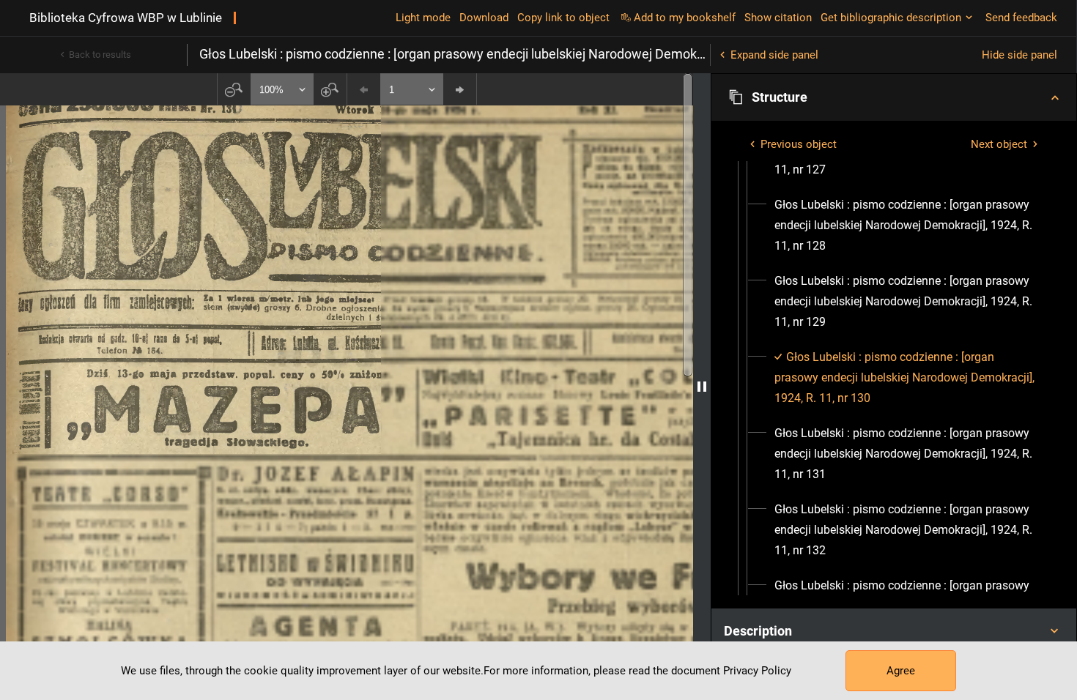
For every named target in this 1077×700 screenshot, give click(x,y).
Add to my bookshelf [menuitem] (685, 17)
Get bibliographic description (891, 17)
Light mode (423, 17)
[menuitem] (907, 225)
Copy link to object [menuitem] (563, 17)
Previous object (798, 144)
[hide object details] (702, 386)
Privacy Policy (757, 670)
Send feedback (1021, 17)
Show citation (778, 17)
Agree (901, 670)
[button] (893, 97)
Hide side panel (1019, 55)
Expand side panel (774, 55)
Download (483, 17)
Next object (999, 144)
